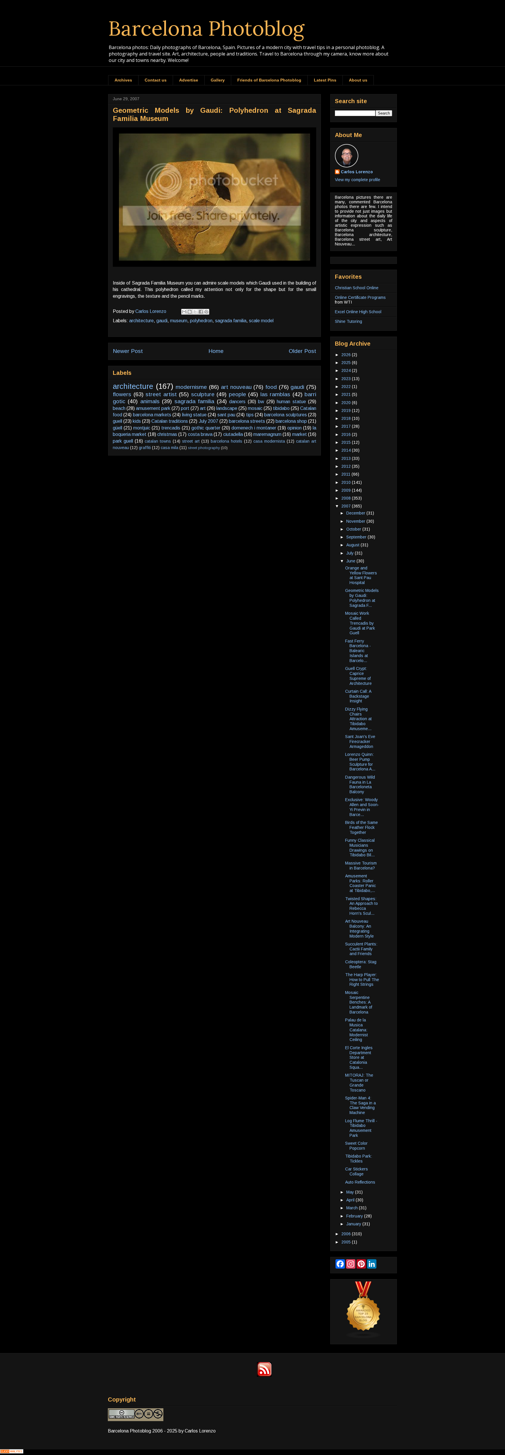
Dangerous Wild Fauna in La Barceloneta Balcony (360, 784)
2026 (346, 354)
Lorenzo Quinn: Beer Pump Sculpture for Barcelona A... (360, 761)
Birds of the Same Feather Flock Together (361, 827)
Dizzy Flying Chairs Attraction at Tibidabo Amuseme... (358, 719)
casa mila (169, 447)
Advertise (188, 80)
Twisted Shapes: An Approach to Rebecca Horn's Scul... (361, 906)
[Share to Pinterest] (206, 312)
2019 (346, 410)
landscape (226, 408)
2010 (346, 482)
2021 (346, 394)
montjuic (141, 427)
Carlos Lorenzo (357, 171)
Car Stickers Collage (356, 1171)
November (356, 521)
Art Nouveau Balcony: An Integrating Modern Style (359, 928)
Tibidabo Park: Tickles (358, 1158)
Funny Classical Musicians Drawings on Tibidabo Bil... (360, 847)
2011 (346, 474)
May (350, 1192)
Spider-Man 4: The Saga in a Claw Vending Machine (360, 1105)
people (237, 394)
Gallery (218, 80)
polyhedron (201, 320)
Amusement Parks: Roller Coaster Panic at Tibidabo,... (360, 883)
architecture (141, 320)
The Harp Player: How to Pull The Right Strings (362, 979)
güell (117, 427)
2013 (346, 458)
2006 (346, 1233)
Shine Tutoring (348, 321)
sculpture (203, 394)
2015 (346, 442)
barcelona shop (291, 421)
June (351, 561)
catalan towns (158, 441)
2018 (346, 418)
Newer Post (128, 351)
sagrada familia (230, 320)
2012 (346, 466)
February (355, 1216)
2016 (346, 434)
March (352, 1207)
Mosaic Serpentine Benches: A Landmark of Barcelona (358, 1002)
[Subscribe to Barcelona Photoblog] (264, 1375)
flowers (122, 394)
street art (191, 441)
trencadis (170, 427)
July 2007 (208, 421)
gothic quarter (205, 427)
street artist (161, 394)
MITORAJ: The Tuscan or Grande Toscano (359, 1082)
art (203, 408)
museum (178, 320)
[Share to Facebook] (201, 312)
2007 (346, 506)
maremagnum (267, 434)
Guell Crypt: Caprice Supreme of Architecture (358, 675)
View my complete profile (357, 179)
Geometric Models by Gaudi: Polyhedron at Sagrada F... (362, 597)
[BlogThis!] (190, 312)
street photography (204, 448)
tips (250, 414)
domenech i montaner (253, 427)
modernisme (191, 387)
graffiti (145, 447)
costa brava (200, 434)
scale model (261, 320)
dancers (237, 401)
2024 (346, 370)
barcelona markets (152, 414)
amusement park (153, 408)
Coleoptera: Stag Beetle (360, 964)
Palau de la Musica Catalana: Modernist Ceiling (356, 1030)
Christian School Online (356, 287)
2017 (346, 426)
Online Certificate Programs (360, 297)
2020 (346, 402)
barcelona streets (247, 421)
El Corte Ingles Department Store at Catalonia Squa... (359, 1057)
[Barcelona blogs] (363, 1337)
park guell (123, 441)
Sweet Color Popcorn (356, 1146)
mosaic (255, 408)
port (185, 408)
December (356, 513)
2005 (346, 1242)
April (351, 1200)
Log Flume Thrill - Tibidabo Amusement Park (361, 1128)
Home (216, 351)
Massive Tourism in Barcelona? (361, 865)
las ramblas (275, 394)
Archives (123, 80)
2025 (346, 362)
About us (358, 80)
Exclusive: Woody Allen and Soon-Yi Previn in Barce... (362, 807)
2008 (346, 498)
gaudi (161, 320)
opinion (294, 427)
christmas (167, 434)
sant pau (226, 414)
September (357, 537)
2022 (346, 386)
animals (150, 401)
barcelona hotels (226, 441)
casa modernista (269, 441)
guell (117, 421)
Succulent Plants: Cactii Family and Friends (361, 949)
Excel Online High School (358, 311)
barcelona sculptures (285, 414)
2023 (346, 378)
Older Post (302, 351)
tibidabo (281, 408)
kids (137, 421)
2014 (346, 450)
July (350, 553)
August (353, 545)
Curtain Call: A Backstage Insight (358, 696)
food (271, 387)
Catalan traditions (169, 421)
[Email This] (184, 312)
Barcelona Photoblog (206, 28)
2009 (346, 490)
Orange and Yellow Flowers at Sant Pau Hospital (361, 575)
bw (261, 401)
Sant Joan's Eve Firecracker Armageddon (360, 741)
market (299, 434)
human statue (291, 401)
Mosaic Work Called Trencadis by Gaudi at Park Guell (360, 623)
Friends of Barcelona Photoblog (269, 80)
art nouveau (236, 387)
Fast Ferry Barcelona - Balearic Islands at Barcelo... (358, 651)
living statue (194, 414)
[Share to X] (195, 312)
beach (119, 408)
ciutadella (233, 434)
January (354, 1224)
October (354, 529)
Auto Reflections (360, 1182)
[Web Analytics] (11, 1451)
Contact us (156, 80)
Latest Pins (325, 80)
